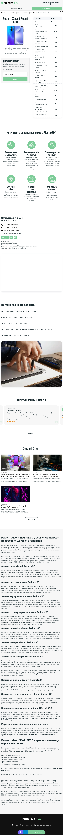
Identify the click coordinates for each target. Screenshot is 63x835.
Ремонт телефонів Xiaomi (29, 13)
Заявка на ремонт (47, 8)
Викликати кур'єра (16, 8)
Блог (21, 825)
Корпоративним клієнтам (42, 825)
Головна (4, 13)
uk (61, 2)
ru (61, 4)
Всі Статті (31, 519)
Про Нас (15, 825)
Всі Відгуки (31, 433)
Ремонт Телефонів (14, 13)
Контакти (28, 825)
